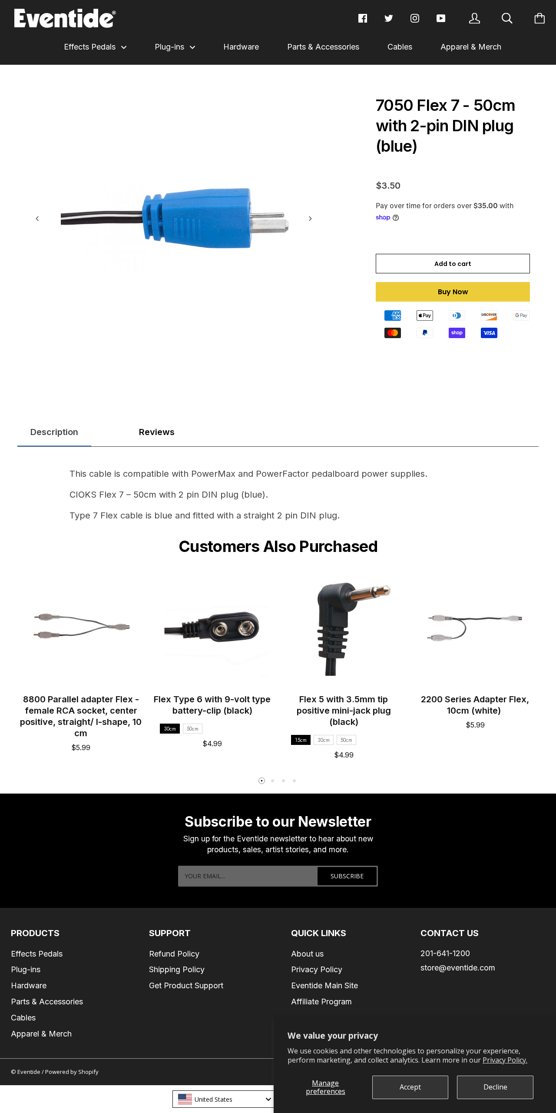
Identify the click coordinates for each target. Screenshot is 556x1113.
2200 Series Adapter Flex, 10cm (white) (475, 705)
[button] (262, 781)
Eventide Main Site (324, 985)
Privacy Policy (316, 969)
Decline (495, 1087)
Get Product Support (186, 985)
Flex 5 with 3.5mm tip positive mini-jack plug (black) (344, 710)
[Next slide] (310, 219)
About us (307, 953)
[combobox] (224, 1099)
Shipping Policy (177, 969)
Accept (410, 1087)
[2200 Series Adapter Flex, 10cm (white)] (475, 626)
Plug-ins (170, 46)
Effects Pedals (91, 46)
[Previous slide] (37, 219)
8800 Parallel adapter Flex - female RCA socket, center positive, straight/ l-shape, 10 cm (81, 716)
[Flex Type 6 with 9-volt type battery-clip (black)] (212, 626)
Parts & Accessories (323, 46)
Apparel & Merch (470, 46)
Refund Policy (174, 953)
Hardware (241, 46)
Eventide (29, 1072)
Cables (399, 46)
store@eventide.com (457, 967)
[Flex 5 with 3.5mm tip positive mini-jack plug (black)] (343, 626)
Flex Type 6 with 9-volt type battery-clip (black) (212, 705)
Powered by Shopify (72, 1072)
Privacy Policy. (505, 1060)
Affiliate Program (321, 1001)
